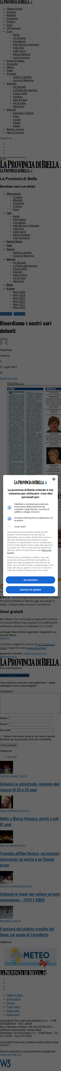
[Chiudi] (54, 479)
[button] (30, 526)
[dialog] (30, 535)
